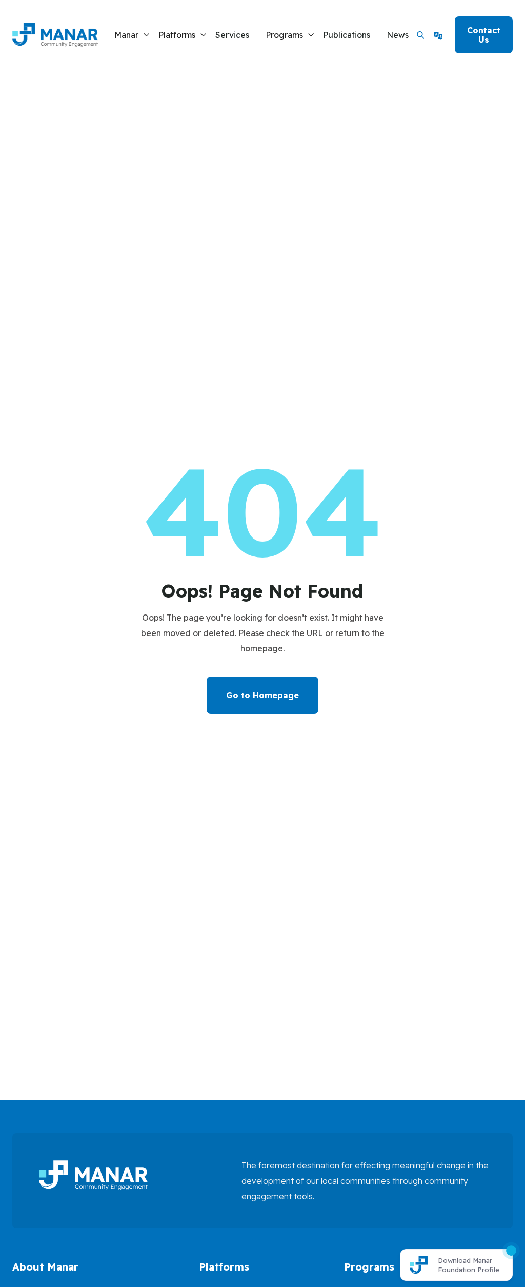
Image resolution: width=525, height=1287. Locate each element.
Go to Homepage (262, 695)
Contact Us (483, 35)
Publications (346, 35)
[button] (132, 35)
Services (232, 35)
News (398, 35)
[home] (55, 35)
